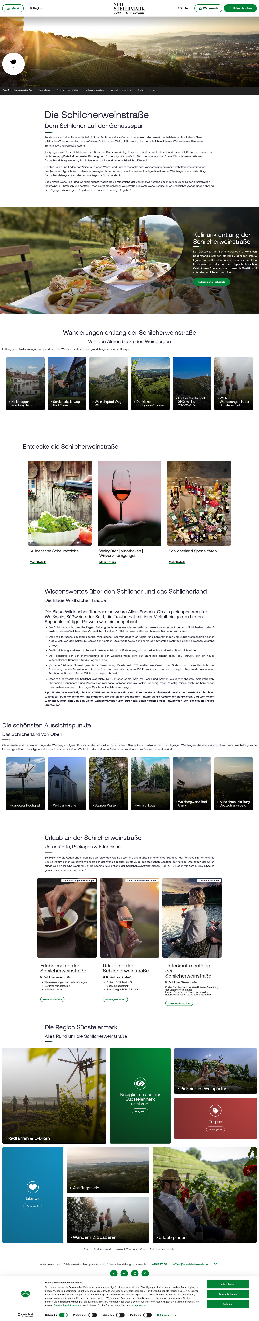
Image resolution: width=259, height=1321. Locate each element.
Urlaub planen (171, 1237)
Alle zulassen (228, 1284)
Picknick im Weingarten (202, 1088)
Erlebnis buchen (52, 999)
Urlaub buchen (242, 8)
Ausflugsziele (84, 1187)
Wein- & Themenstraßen (131, 1249)
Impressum (140, 1305)
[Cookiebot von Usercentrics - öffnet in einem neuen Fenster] (25, 1315)
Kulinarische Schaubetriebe (54, 551)
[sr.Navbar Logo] (129, 8)
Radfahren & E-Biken (27, 1138)
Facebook (33, 1206)
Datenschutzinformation (67, 1305)
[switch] (92, 1315)
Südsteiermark (103, 1249)
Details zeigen (164, 1315)
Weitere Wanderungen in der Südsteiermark (233, 401)
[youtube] (124, 1273)
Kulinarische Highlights (211, 281)
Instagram (215, 1129)
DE (216, 1264)
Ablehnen (228, 1304)
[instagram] (134, 1273)
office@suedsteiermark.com (191, 1264)
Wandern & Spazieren (93, 1237)
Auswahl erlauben (228, 1294)
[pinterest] (145, 1273)
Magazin (140, 1111)
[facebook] (114, 1273)
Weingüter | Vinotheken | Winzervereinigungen (121, 553)
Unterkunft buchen (179, 1003)
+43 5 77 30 (159, 1264)
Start (87, 1249)
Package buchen (115, 999)
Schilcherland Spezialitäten (193, 551)
